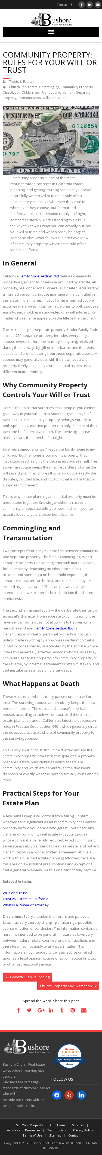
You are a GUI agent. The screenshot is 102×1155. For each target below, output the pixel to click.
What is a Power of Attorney (26, 905)
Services (78, 1125)
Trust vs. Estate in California (25, 898)
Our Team (57, 1125)
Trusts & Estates (22, 81)
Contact (73, 1135)
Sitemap (55, 1135)
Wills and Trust (15, 892)
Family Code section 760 (39, 276)
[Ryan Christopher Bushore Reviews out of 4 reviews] (69, 1067)
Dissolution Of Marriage (21, 92)
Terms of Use (32, 1135)
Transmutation (29, 98)
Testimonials (56, 1130)
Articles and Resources (23, 1130)
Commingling (49, 87)
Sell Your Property (29, 1125)
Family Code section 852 (54, 628)
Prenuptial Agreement (58, 92)
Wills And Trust (54, 98)
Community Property (77, 87)
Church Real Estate (23, 87)
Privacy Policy (83, 1130)
